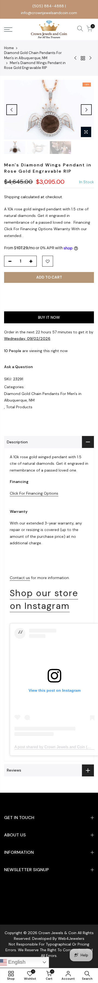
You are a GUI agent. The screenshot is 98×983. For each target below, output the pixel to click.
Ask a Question (18, 366)
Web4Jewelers (71, 938)
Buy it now (49, 317)
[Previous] (11, 109)
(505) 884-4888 (48, 6)
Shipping (12, 196)
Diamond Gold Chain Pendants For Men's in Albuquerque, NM (33, 55)
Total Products (19, 406)
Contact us (20, 577)
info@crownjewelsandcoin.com (49, 12)
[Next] (86, 109)
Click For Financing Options (34, 493)
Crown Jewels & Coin (57, 932)
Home (9, 48)
